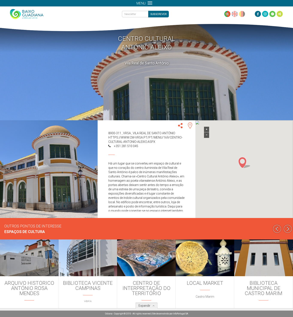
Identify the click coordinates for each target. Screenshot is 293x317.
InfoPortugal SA (180, 313)
